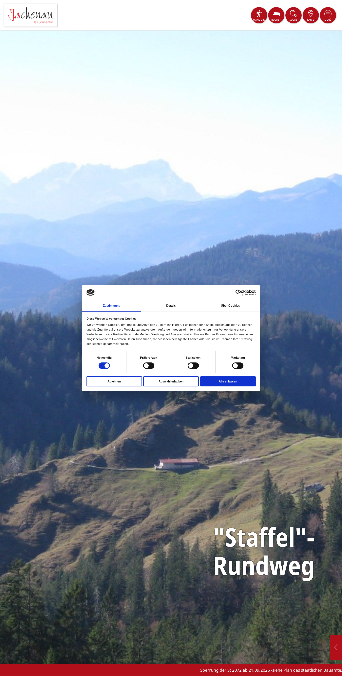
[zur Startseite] (30, 15)
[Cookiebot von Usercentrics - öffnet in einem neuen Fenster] (238, 293)
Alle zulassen (228, 381)
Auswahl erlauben (171, 381)
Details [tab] (171, 305)
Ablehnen (114, 381)
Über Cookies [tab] (230, 305)
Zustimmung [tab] (112, 305)
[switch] (148, 365)
